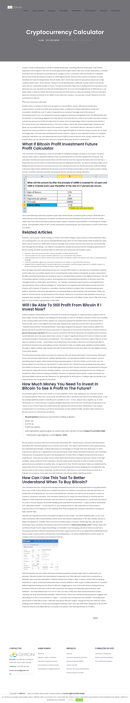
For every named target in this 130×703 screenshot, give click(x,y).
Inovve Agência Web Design (74, 693)
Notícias (103, 10)
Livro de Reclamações (103, 661)
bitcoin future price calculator (33, 333)
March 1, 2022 (61, 435)
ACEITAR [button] (79, 700)
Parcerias (64, 10)
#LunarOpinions (32, 417)
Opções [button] (70, 700)
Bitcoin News (52, 40)
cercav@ (21, 670)
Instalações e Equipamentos (49, 669)
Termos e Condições (103, 654)
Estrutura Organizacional (47, 661)
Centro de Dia (71, 665)
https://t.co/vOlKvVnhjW (94, 431)
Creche (69, 654)
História (41, 654)
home (41, 40)
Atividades (76, 10)
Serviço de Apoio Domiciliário (77, 669)
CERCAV (22, 693)
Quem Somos (38, 10)
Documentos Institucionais (48, 665)
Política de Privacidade (104, 657)
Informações (90, 10)
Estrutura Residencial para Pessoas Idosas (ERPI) (76, 659)
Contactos (115, 10)
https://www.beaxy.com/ (81, 525)
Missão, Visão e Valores (47, 657)
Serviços (51, 10)
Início (26, 10)
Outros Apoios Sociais (75, 673)
